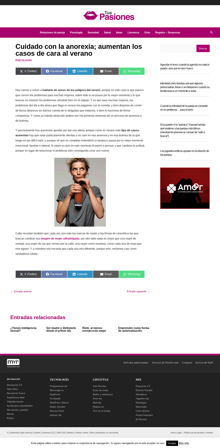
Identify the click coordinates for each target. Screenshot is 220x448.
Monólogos (141, 402)
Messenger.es (57, 390)
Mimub (10, 414)
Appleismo (55, 394)
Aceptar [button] (172, 443)
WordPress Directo (59, 402)
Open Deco (12, 389)
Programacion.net (58, 386)
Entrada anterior (21, 291)
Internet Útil (55, 415)
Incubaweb (55, 398)
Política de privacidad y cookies (198, 432)
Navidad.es (141, 394)
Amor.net (97, 398)
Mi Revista (141, 419)
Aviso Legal (176, 432)
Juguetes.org (142, 398)
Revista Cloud (57, 411)
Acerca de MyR (204, 362)
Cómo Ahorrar (142, 411)
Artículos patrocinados (135, 362)
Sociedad (93, 32)
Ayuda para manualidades (20, 405)
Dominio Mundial (144, 390)
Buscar (203, 48)
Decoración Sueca (16, 393)
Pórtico (10, 418)
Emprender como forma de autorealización (133, 329)
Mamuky (97, 402)
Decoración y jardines (17, 410)
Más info (184, 443)
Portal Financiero (144, 415)
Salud (107, 32)
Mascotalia (141, 407)
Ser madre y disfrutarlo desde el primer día (61, 329)
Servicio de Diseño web (165, 362)
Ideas (119, 32)
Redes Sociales (57, 407)
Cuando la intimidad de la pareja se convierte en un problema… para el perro (184, 107)
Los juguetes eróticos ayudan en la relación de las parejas (184, 153)
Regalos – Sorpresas (167, 32)
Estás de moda (100, 390)
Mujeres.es (98, 407)
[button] (211, 32)
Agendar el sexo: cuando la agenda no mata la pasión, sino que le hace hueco (184, 66)
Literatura (133, 32)
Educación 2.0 (143, 386)
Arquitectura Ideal (15, 397)
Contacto (187, 362)
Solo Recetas (99, 386)
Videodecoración (15, 401)
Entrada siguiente (138, 291)
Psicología (76, 32)
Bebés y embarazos (103, 394)
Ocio (147, 32)
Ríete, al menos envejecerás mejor (94, 329)
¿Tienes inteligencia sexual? (23, 329)
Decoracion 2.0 (14, 385)
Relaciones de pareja (52, 32)
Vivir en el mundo (101, 411)
